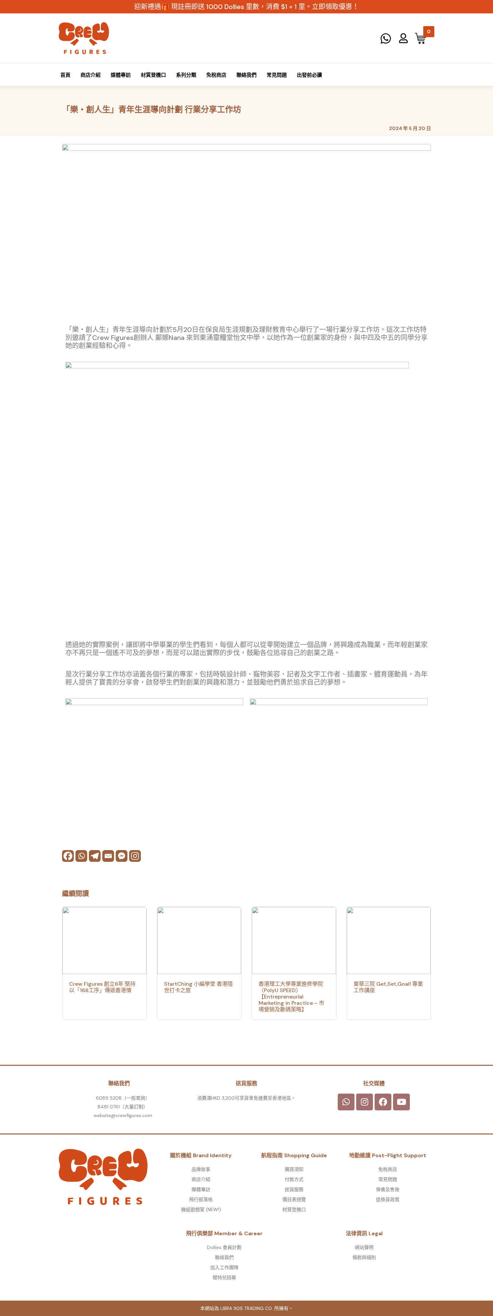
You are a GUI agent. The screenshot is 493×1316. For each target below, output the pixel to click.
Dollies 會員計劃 (224, 1247)
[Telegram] (95, 856)
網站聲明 (364, 1247)
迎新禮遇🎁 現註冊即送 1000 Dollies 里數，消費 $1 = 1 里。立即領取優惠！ (246, 6)
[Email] (108, 856)
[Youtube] (401, 1102)
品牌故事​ (200, 1169)
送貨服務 (294, 1189)
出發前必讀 (309, 75)
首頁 (65, 75)
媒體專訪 (121, 75)
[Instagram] (135, 856)
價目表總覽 (294, 1199)
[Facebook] (68, 856)
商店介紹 (90, 75)
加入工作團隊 (224, 1267)
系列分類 (186, 75)
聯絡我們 (246, 75)
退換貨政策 (387, 1199)
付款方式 (294, 1179)
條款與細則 (364, 1257)
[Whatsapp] (81, 856)
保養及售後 (387, 1189)
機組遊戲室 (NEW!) (201, 1209)
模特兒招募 (224, 1277)
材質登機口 (153, 75)
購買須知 (294, 1169)
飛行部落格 (201, 1199)
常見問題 (277, 75)
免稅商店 (216, 75)
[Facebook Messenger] (121, 856)
